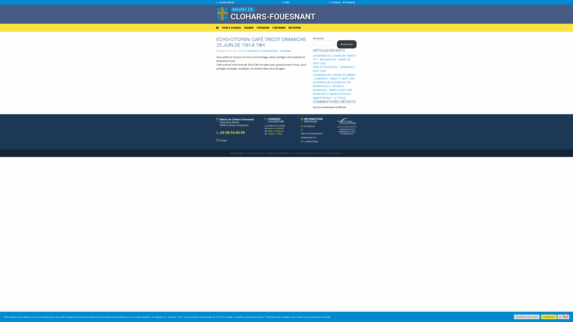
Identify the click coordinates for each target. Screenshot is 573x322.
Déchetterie (309, 126)
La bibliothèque (311, 141)
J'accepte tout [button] (549, 316)
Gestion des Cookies (255, 153)
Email (223, 140)
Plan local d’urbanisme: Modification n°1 (312, 135)
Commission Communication (262, 50)
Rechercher (318, 38)
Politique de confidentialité (277, 153)
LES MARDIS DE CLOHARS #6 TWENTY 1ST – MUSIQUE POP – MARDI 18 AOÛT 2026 (334, 59)
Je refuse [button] (563, 316)
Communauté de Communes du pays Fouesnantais (347, 131)
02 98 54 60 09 (226, 2)
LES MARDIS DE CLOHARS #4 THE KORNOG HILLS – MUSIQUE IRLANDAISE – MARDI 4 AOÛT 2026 (332, 86)
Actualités (285, 50)
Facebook (349, 2)
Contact (336, 2)
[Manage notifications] (566, 315)
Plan (286, 2)
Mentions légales (237, 153)
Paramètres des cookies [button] (527, 316)
